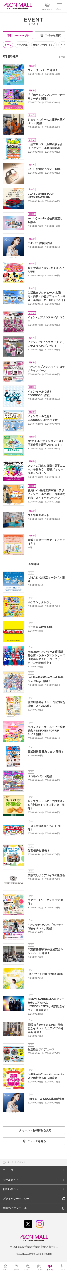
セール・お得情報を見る (36, 1130)
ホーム (10, 1162)
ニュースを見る (36, 1141)
